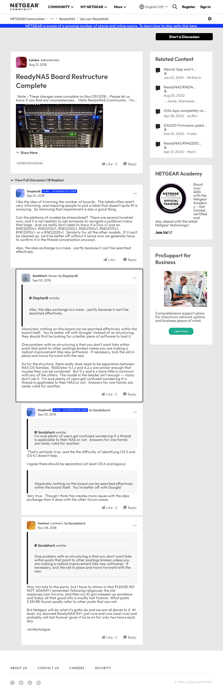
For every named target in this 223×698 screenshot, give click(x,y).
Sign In (205, 7)
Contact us (48, 668)
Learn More (181, 331)
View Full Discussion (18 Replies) (39, 180)
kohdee (34, 60)
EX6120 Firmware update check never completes (185, 125)
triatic (192, 133)
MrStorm (194, 77)
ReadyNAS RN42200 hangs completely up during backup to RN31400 (181, 143)
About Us (18, 668)
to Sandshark (99, 410)
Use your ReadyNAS (94, 19)
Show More (29, 152)
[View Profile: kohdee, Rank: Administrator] (21, 62)
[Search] (174, 6)
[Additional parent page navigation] (51, 19)
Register (188, 7)
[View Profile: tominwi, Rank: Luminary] (31, 525)
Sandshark (39, 275)
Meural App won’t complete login (178, 69)
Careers (76, 668)
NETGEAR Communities (27, 19)
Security (103, 668)
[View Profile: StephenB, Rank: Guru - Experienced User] (20, 193)
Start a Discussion (184, 36)
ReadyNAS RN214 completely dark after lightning (182, 87)
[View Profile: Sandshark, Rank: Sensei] (26, 278)
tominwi (43, 523)
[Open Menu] (210, 19)
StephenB (34, 191)
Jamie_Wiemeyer (181, 101)
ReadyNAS (67, 19)
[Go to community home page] (24, 6)
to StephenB (68, 276)
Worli (191, 151)
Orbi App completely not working (184, 110)
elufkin (192, 116)
